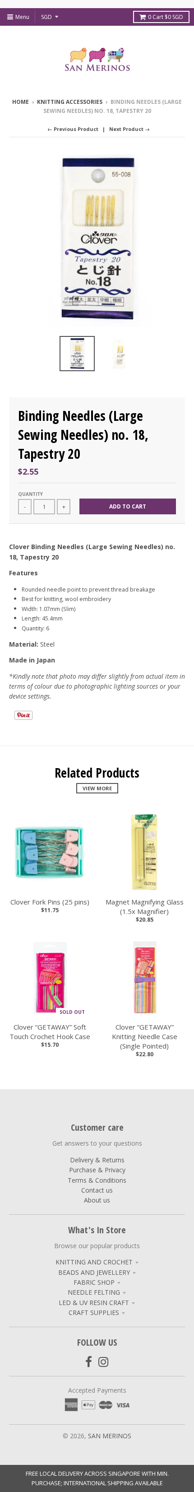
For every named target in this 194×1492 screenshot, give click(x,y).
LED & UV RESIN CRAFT (94, 1302)
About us (97, 1200)
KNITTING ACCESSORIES (69, 102)
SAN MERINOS (109, 1435)
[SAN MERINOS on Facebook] (88, 1361)
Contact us (97, 1190)
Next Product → (129, 129)
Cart (165, 17)
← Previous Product (72, 129)
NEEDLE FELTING (94, 1292)
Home (20, 102)
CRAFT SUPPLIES (94, 1312)
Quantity (30, 494)
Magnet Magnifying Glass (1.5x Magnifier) (145, 906)
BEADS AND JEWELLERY (94, 1272)
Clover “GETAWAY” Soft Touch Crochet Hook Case (49, 1031)
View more (97, 788)
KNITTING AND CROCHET (94, 1262)
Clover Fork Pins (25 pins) (49, 901)
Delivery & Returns (97, 1160)
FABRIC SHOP (94, 1282)
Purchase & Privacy (97, 1170)
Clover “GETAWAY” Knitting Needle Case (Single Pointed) (144, 1036)
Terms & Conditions (97, 1180)
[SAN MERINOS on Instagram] (103, 1361)
